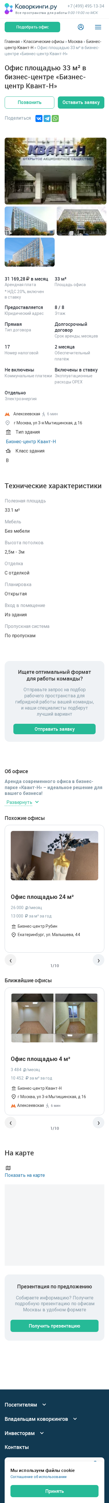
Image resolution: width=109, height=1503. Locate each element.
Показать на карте (25, 1175)
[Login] (80, 27)
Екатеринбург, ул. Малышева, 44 (49, 934)
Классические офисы (44, 41)
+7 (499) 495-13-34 (85, 6)
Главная (12, 41)
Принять (54, 1491)
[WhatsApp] (55, 118)
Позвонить (30, 102)
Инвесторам (20, 1433)
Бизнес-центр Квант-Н (31, 441)
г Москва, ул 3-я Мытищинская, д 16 (52, 1096)
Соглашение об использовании (38, 1476)
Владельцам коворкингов (36, 1419)
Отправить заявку (55, 729)
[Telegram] (47, 118)
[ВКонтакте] (38, 118)
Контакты (17, 1447)
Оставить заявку (81, 102)
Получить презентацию (54, 1326)
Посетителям (21, 1404)
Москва (75, 41)
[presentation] (10, 960)
